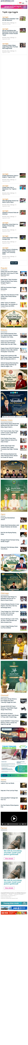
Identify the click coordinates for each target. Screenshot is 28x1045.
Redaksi (11, 894)
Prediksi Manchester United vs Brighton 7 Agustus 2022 (10, 176)
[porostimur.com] (7, 1)
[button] (14, 819)
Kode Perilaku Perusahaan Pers (8, 895)
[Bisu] (23, 824)
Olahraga (12, 22)
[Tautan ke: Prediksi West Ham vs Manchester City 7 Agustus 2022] (23, 187)
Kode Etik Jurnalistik (18, 894)
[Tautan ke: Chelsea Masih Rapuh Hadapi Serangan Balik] (23, 237)
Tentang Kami (4, 894)
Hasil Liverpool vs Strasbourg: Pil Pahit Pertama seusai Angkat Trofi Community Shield (10, 252)
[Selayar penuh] (25, 824)
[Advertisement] (14, 113)
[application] (14, 819)
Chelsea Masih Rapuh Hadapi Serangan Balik (10, 238)
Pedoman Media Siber (6, 897)
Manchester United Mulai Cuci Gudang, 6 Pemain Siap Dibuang (10, 226)
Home (8, 22)
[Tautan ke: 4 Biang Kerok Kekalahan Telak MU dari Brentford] (23, 18)
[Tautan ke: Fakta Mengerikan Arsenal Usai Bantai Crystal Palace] (23, 200)
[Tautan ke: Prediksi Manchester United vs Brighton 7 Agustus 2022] (23, 175)
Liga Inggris (5, 17)
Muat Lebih (14, 263)
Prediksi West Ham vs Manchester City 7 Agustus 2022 (9, 189)
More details (9, 858)
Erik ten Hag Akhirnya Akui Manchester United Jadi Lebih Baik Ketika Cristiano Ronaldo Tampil (10, 33)
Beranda (4, 22)
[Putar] (2, 824)
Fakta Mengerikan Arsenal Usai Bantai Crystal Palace (10, 201)
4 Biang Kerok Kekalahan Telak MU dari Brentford (10, 19)
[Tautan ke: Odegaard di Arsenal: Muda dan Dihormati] (23, 212)
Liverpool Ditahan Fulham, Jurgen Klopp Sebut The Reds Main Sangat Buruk (10, 47)
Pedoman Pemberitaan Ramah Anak (9, 898)
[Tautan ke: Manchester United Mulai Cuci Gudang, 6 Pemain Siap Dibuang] (23, 224)
